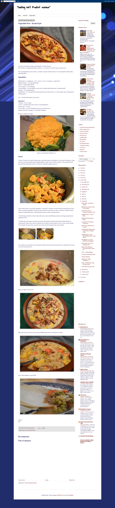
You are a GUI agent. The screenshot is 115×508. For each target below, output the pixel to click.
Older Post (71, 480)
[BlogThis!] (40, 428)
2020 (81, 168)
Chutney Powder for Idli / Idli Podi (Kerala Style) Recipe (91, 96)
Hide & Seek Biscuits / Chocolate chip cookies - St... (88, 249)
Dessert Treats (83, 133)
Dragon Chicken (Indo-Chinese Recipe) (91, 66)
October (84, 187)
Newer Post (22, 480)
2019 (81, 170)
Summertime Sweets (85, 328)
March (83, 269)
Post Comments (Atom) (31, 483)
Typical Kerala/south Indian (28, 430)
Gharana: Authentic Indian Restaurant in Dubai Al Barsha (87, 441)
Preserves (82, 147)
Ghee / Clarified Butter (87, 252)
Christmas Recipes (84, 145)
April (83, 201)
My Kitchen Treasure (85, 409)
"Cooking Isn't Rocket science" (33, 7)
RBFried (60, 495)
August (84, 191)
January (84, 274)
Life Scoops (83, 395)
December (84, 182)
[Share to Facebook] (43, 428)
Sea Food (82, 141)
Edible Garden (83, 369)
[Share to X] (41, 428)
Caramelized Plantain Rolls (88, 254)
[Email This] (38, 428)
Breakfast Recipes (84, 143)
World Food (83, 135)
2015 (81, 177)
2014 (81, 180)
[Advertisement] (89, 309)
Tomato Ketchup (85, 256)
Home (19, 15)
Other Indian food (84, 129)
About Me (25, 15)
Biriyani (82, 149)
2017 (81, 172)
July (83, 194)
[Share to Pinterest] (44, 428)
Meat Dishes (83, 139)
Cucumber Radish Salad (86, 383)
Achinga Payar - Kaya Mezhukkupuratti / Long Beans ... (88, 236)
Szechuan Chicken (84, 424)
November (84, 184)
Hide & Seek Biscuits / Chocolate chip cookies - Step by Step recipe (90, 81)
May (83, 199)
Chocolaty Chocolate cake (87, 266)
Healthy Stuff (83, 137)
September (85, 189)
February (84, 272)
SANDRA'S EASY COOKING (86, 382)
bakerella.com (84, 327)
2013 (81, 277)
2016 (81, 175)
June (83, 196)
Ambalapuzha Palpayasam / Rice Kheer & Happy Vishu (88, 231)
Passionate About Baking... (87, 436)
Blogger (71, 495)
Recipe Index (32, 15)
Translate (90, 161)
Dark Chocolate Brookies (86, 342)
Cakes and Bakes (84, 131)
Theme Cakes (83, 151)
